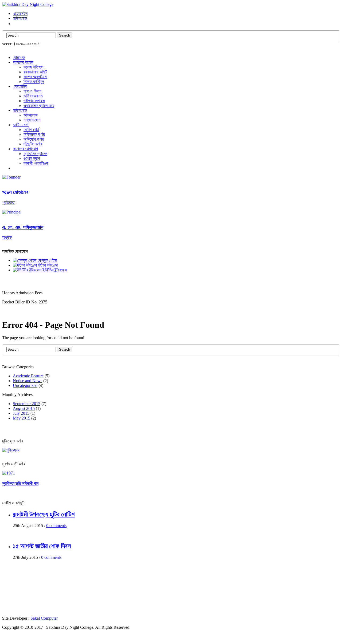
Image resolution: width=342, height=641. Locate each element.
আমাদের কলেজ (23, 62)
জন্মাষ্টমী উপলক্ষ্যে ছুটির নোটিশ (44, 514)
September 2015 (26, 403)
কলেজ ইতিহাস (33, 67)
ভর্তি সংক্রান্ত (33, 96)
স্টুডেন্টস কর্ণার (33, 144)
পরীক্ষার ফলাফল (34, 100)
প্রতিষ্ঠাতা (15, 197)
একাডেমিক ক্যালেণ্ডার (39, 105)
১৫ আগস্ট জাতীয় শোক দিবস (42, 546)
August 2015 (24, 408)
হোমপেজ (19, 57)
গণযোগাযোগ (32, 120)
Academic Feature (28, 376)
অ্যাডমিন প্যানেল (35, 153)
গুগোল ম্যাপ (32, 158)
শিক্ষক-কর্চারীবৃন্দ (34, 81)
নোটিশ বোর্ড (21, 124)
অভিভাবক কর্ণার (34, 134)
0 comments (56, 525)
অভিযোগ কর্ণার (34, 139)
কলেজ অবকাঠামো (35, 76)
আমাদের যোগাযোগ (25, 149)
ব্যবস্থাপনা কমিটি (35, 72)
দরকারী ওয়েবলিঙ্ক (36, 163)
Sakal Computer (44, 618)
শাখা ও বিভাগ (32, 91)
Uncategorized (25, 385)
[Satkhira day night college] (27, 4)
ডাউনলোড (20, 18)
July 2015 (21, 413)
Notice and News (27, 380)
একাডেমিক (20, 86)
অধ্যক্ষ (22, 232)
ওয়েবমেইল (20, 13)
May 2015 (21, 418)
